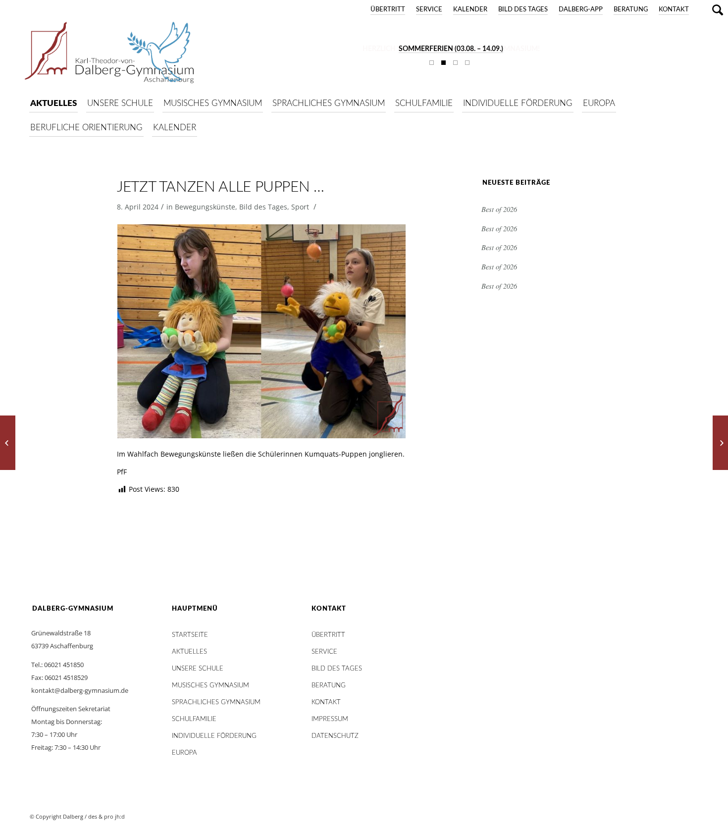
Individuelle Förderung (214, 736)
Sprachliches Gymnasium (216, 702)
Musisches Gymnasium (210, 685)
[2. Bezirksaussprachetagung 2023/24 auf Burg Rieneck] (7, 443)
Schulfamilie (194, 719)
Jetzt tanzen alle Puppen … (220, 187)
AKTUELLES (189, 652)
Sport (300, 206)
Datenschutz (335, 736)
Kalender (470, 9)
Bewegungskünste (205, 206)
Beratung (631, 9)
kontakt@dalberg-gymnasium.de (79, 690)
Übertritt (387, 9)
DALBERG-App (581, 9)
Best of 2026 (499, 209)
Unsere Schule (197, 669)
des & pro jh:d (106, 816)
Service (429, 9)
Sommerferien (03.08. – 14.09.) (451, 49)
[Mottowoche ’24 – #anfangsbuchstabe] (720, 443)
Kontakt (674, 9)
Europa (184, 753)
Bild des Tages (523, 9)
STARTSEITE (190, 635)
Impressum (330, 719)
